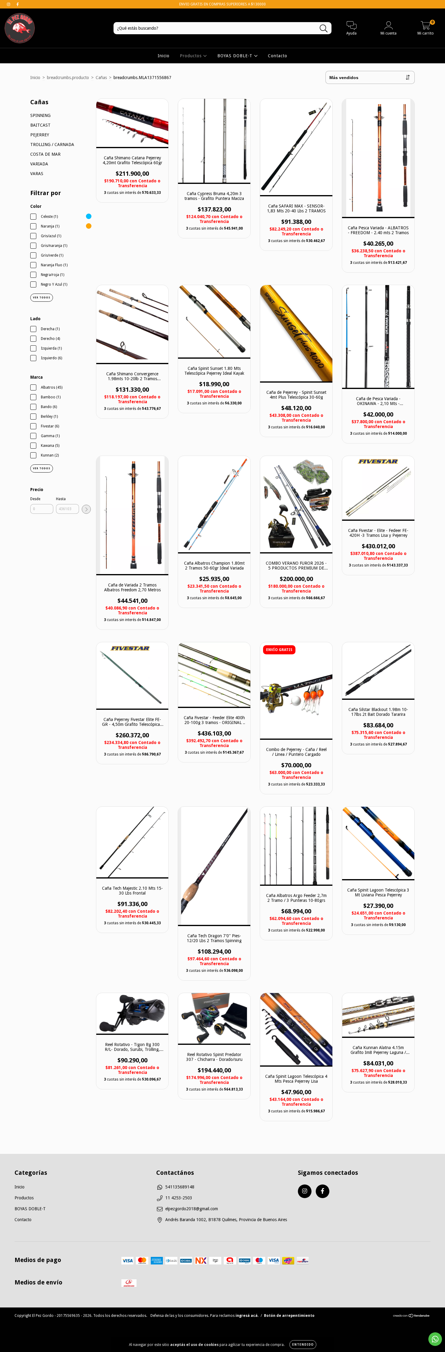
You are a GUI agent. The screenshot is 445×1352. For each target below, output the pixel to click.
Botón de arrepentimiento (289, 1316)
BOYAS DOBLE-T (235, 55)
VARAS (36, 173)
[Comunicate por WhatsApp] (435, 1339)
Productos (191, 55)
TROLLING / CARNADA (52, 144)
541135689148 (179, 1186)
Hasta (61, 499)
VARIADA (39, 163)
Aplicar (86, 509)
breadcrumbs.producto (68, 77)
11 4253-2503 (178, 1197)
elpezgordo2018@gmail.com (191, 1208)
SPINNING (40, 115)
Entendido (303, 1344)
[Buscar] (324, 29)
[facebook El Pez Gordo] (17, 4)
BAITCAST (40, 125)
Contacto (277, 55)
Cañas (101, 77)
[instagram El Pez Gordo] (9, 4)
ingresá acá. (247, 1316)
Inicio (164, 55)
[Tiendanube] (411, 1316)
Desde (35, 499)
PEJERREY (39, 134)
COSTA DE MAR (45, 154)
